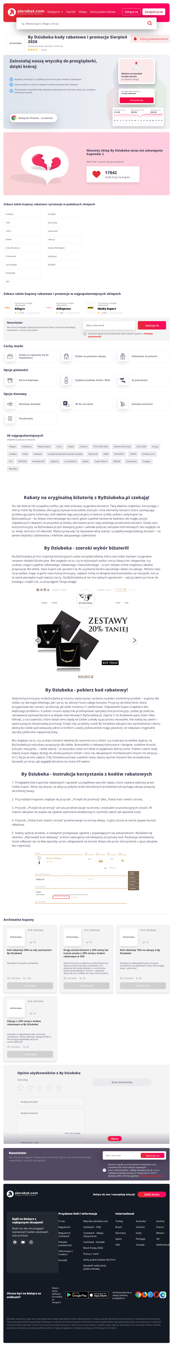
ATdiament (11, 256)
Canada (140, 1244)
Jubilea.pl (52, 256)
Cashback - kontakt (94, 1242)
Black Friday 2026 (93, 1247)
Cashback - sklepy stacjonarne (93, 1234)
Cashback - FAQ (92, 1227)
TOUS (8, 231)
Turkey (119, 1221)
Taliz (8, 222)
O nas (61, 1221)
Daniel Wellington (56, 247)
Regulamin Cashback (64, 1234)
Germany (120, 1232)
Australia (141, 1221)
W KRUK (9, 214)
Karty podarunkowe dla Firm (99, 1259)
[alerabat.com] (26, 12)
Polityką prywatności (151, 1175)
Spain (118, 1238)
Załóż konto (151, 1194)
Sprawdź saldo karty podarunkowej (94, 1267)
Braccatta (52, 222)
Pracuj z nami (91, 1253)
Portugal (140, 1238)
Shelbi (8, 239)
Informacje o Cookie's (65, 1252)
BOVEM (51, 264)
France (160, 1227)
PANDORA (10, 273)
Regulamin (64, 1227)
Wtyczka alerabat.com (95, 1221)
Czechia (140, 1227)
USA (117, 1244)
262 (7, 281)
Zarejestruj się (154, 12)
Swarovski (53, 231)
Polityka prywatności (65, 1243)
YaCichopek (11, 264)
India (139, 1232)
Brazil (118, 1227)
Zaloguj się (131, 12)
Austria (160, 1221)
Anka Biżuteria (12, 247)
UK (157, 1238)
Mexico (160, 1232)
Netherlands (163, 1244)
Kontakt (62, 1260)
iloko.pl (51, 239)
